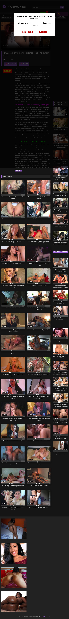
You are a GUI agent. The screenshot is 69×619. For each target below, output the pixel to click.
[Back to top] (64, 614)
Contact (43, 616)
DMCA (48, 616)
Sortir (43, 32)
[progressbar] (13, 195)
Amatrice (19, 170)
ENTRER (28, 32)
